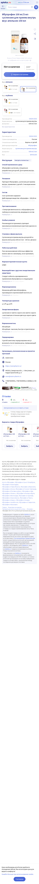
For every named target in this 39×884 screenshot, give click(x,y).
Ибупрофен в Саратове (26, 496)
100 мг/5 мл (33, 151)
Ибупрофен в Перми (26, 498)
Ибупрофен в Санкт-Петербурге (25, 482)
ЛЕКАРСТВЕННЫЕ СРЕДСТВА (15, 507)
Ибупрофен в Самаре (22, 500)
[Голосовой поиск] (32, 7)
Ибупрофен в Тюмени (9, 493)
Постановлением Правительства (24, 538)
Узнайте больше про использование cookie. (18, 874)
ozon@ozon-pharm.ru (13, 376)
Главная (4, 507)
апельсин (33, 155)
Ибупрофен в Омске (8, 489)
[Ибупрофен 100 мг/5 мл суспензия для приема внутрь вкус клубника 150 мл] (11, 101)
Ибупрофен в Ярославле (9, 504)
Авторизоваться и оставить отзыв (16, 408)
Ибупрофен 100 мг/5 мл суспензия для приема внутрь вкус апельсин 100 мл (9, 435)
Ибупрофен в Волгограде (10, 496)
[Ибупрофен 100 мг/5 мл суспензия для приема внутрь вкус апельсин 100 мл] (11, 88)
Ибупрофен (32, 145)
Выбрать (9, 446)
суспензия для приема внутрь (26, 148)
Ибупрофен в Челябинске (10, 502)
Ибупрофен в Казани (8, 500)
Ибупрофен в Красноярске (10, 498)
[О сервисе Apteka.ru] (37, 2)
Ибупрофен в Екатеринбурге (25, 493)
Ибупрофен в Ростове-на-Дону (11, 491)
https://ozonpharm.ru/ (13, 366)
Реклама (34, 388)
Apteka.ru (27, 514)
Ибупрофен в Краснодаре (10, 484)
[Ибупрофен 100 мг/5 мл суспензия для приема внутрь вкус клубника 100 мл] (12, 111)
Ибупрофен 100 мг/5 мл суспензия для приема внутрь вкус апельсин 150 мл (24, 435)
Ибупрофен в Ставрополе (27, 502)
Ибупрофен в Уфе (27, 491)
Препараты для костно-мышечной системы (13, 509)
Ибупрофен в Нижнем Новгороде (25, 489)
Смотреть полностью (22, 160)
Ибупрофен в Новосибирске (11, 487)
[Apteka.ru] (6, 2)
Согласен (19, 879)
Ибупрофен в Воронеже (27, 487)
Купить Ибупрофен (8, 482)
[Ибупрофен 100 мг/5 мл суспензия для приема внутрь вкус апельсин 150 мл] (28, 89)
